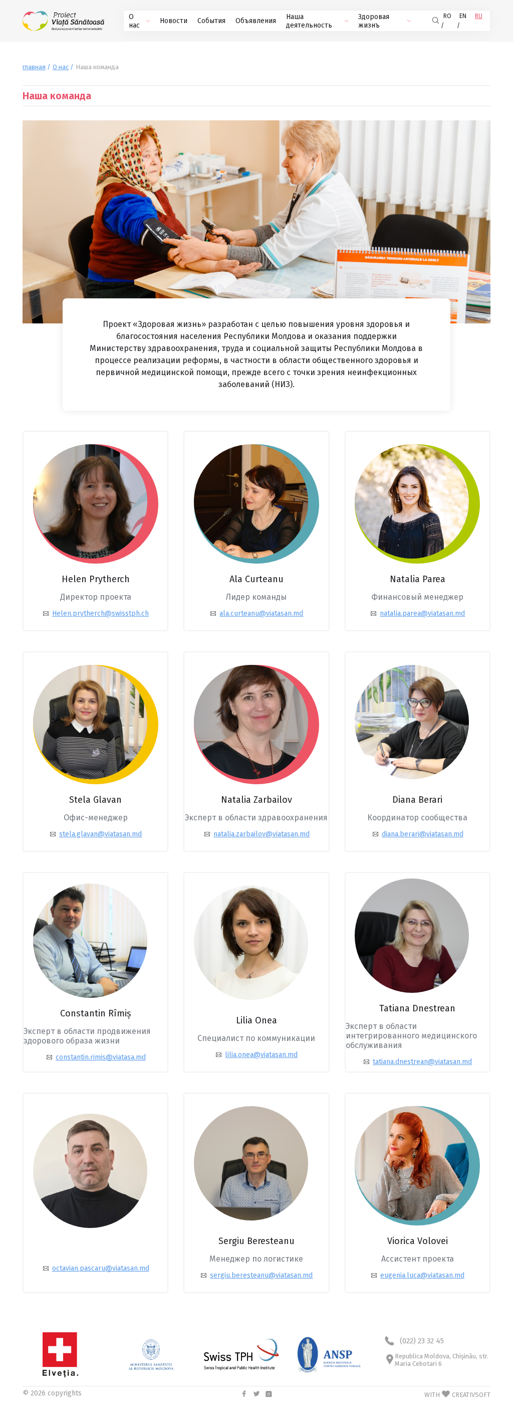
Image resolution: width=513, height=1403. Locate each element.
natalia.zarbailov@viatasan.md (261, 834)
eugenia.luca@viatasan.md (422, 1275)
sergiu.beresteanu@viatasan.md (261, 1275)
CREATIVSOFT (471, 1394)
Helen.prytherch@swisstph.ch (100, 613)
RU (478, 16)
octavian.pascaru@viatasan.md (100, 1268)
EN (462, 16)
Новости (173, 21)
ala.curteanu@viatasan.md (261, 613)
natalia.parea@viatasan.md (422, 613)
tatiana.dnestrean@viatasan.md (422, 1062)
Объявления (255, 21)
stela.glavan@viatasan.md (100, 834)
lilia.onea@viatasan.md (261, 1054)
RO (447, 16)
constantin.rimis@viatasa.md (101, 1057)
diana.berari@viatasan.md (422, 834)
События (211, 21)
